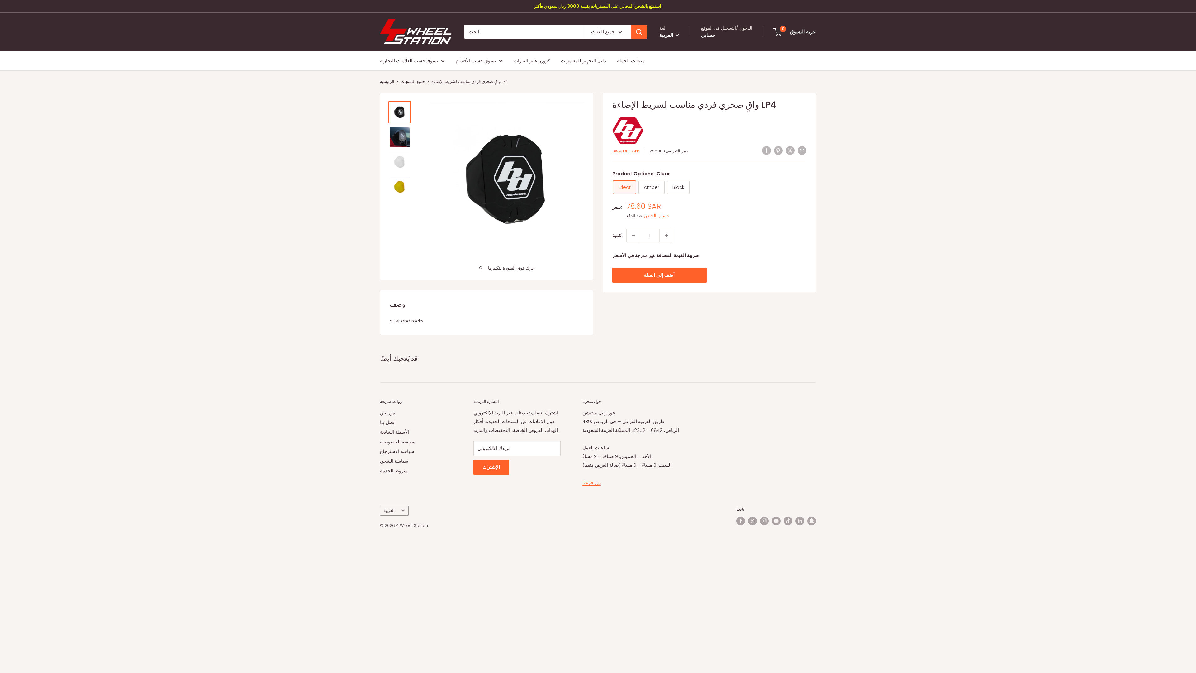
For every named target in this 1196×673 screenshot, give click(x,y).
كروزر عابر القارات (532, 60)
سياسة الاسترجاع (397, 451)
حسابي (708, 35)
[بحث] (639, 32)
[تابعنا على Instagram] (764, 521)
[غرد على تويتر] (790, 150)
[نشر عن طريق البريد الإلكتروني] (802, 150)
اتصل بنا (388, 422)
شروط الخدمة (394, 470)
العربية (389, 510)
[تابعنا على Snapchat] (811, 521)
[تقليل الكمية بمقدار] (633, 235)
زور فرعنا (591, 482)
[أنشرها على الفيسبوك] (766, 150)
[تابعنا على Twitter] (752, 521)
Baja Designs (626, 151)
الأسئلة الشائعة (394, 432)
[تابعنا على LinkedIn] (799, 521)
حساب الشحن (656, 215)
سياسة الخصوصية (397, 441)
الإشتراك (491, 467)
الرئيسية (387, 81)
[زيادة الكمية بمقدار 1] (666, 235)
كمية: (617, 235)
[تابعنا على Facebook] (740, 521)
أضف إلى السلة (659, 275)
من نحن (387, 412)
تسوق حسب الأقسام (476, 60)
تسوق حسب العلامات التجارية (409, 60)
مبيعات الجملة (631, 60)
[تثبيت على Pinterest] (778, 150)
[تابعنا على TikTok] (788, 521)
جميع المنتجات (413, 81)
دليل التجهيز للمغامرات (583, 60)
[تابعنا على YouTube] (776, 521)
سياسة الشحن (394, 461)
